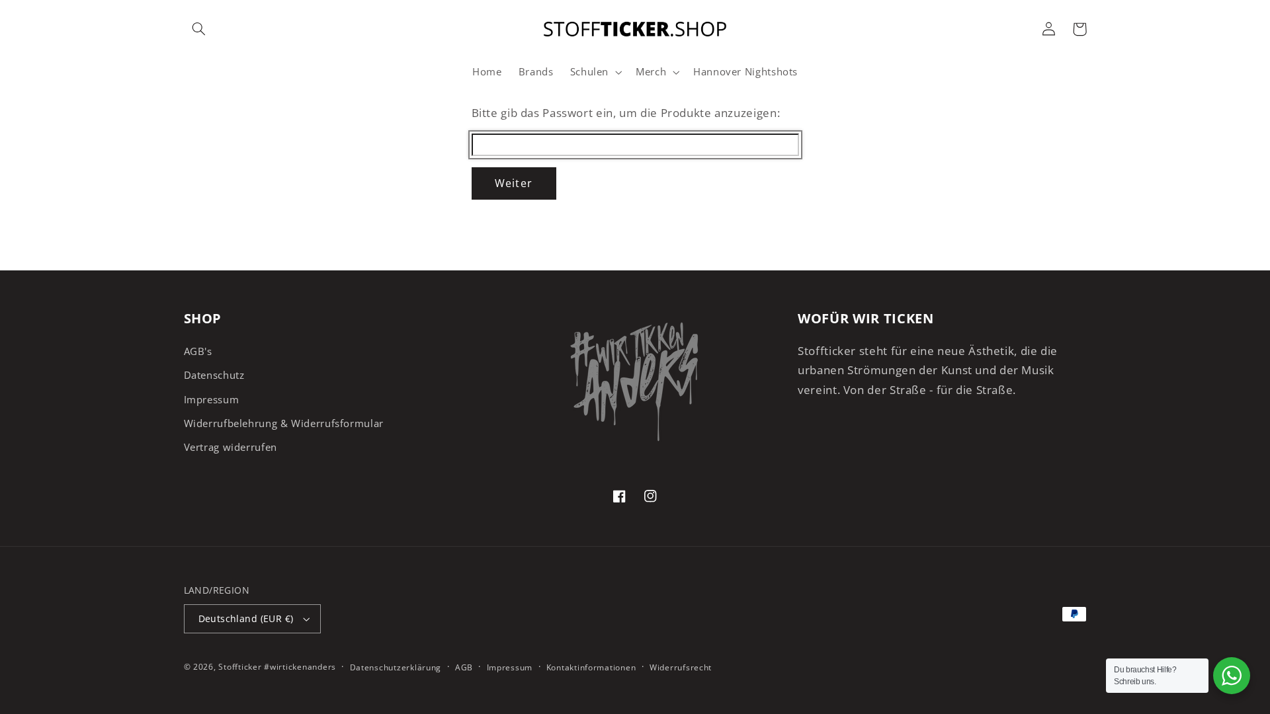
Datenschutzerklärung (396, 667)
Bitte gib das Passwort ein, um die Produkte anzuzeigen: (626, 112)
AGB (464, 667)
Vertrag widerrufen (230, 447)
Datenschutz (214, 374)
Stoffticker (239, 667)
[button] (199, 29)
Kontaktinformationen (591, 667)
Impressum (211, 399)
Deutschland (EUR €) (246, 618)
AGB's (198, 351)
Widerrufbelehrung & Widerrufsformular (284, 423)
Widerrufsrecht (681, 667)
